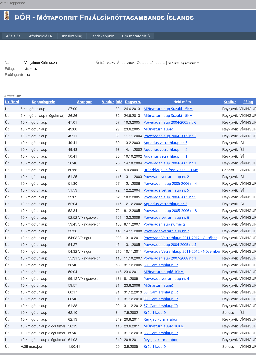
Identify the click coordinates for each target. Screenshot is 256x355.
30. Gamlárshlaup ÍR (161, 265)
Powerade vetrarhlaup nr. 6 (166, 217)
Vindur (108, 101)
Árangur (84, 101)
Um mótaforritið (136, 36)
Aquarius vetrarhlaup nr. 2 (165, 149)
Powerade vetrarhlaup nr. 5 (166, 190)
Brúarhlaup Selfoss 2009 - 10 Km (171, 169)
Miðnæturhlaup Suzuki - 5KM (168, 108)
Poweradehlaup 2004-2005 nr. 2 (170, 135)
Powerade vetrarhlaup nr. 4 (166, 278)
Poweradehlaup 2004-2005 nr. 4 (170, 244)
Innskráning (72, 36)
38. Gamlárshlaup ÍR (161, 292)
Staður (230, 101)
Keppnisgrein (43, 101)
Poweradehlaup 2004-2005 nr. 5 (170, 197)
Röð (119, 101)
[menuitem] (13, 36)
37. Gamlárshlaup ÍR (161, 305)
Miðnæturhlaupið (158, 129)
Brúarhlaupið (155, 312)
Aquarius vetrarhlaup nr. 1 (165, 156)
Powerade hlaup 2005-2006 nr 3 (170, 210)
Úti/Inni (12, 101)
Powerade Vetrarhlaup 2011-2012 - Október (180, 237)
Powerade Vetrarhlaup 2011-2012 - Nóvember (182, 251)
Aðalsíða (13, 36)
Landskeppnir (102, 36)
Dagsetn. (133, 101)
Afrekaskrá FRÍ (41, 36)
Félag (248, 101)
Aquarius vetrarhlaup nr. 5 (165, 142)
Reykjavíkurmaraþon (161, 319)
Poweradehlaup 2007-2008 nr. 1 (170, 258)
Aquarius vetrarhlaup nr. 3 (165, 203)
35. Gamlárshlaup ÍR (161, 298)
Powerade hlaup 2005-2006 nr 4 (170, 183)
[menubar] (78, 36)
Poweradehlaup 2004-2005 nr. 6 (170, 122)
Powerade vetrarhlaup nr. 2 (166, 176)
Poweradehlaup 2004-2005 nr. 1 (170, 163)
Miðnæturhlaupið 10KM (164, 271)
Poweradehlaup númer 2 (164, 224)
